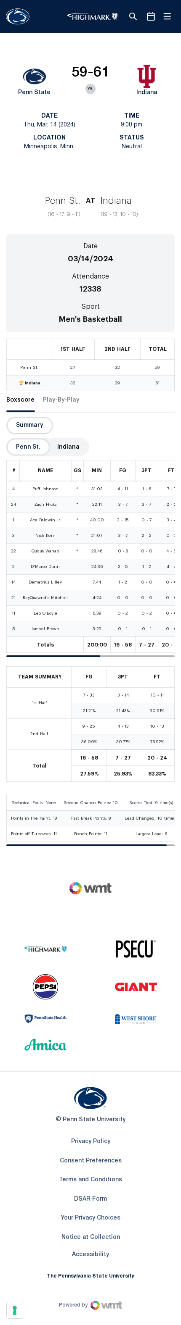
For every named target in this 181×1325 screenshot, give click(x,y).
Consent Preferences (91, 1161)
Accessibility (90, 1254)
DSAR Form (90, 1199)
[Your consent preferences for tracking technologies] (15, 1310)
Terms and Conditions (90, 1180)
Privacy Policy (90, 1141)
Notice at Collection (90, 1237)
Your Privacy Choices (90, 1218)
